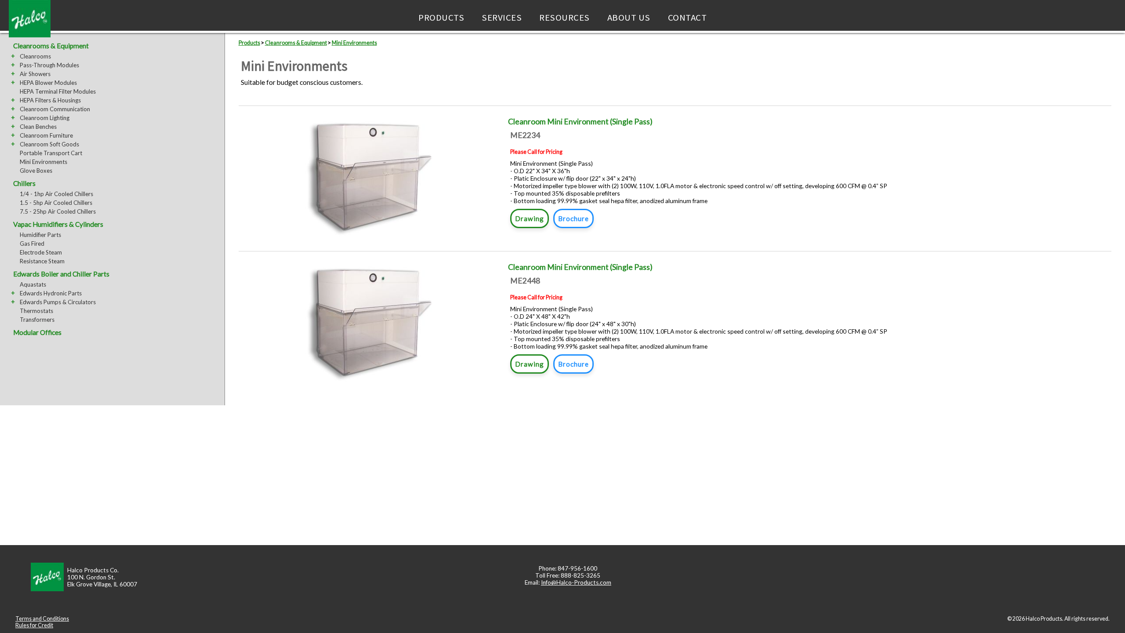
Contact (687, 17)
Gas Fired (32, 243)
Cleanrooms (35, 56)
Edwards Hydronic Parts (51, 293)
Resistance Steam (42, 261)
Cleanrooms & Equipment (51, 46)
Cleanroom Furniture (46, 135)
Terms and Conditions (42, 618)
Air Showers (35, 73)
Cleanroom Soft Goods (49, 144)
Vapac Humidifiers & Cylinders (58, 224)
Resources (564, 17)
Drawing (529, 218)
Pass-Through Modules (49, 65)
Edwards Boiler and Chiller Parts (61, 274)
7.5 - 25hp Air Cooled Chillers (58, 211)
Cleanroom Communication (55, 109)
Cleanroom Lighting (44, 117)
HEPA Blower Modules (48, 82)
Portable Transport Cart (51, 152)
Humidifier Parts (40, 234)
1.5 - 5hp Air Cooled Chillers (56, 202)
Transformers (37, 319)
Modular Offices (37, 332)
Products (441, 17)
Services (502, 17)
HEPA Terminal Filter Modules (58, 91)
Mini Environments (43, 161)
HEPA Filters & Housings (50, 100)
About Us (628, 17)
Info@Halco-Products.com (576, 582)
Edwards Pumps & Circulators (58, 302)
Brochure (573, 218)
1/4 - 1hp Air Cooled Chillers (56, 193)
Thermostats (36, 310)
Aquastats (33, 284)
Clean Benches (38, 126)
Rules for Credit (34, 625)
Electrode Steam (41, 252)
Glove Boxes (36, 170)
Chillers (24, 183)
